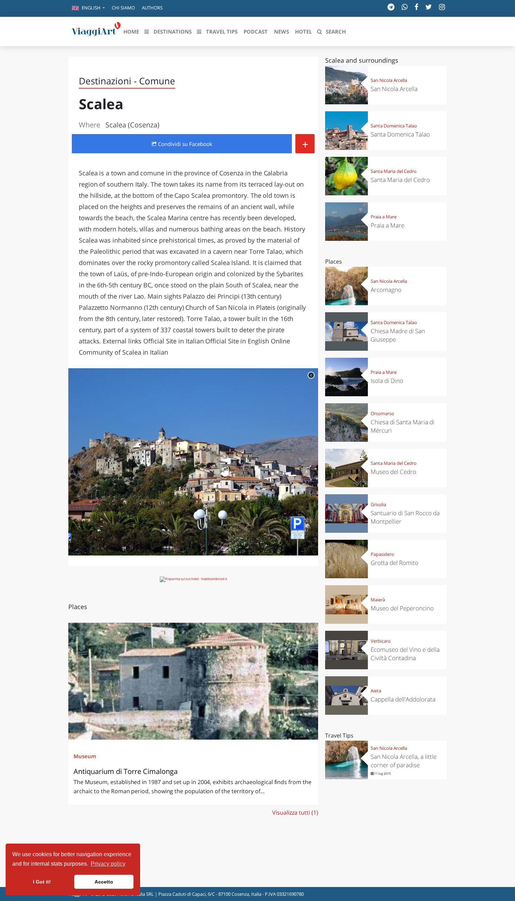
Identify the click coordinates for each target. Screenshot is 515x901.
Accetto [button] (104, 882)
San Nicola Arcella (389, 80)
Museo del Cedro (393, 472)
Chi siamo (123, 8)
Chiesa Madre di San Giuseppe (398, 335)
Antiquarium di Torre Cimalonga (126, 771)
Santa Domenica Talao (394, 126)
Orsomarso (382, 413)
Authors (152, 8)
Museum (85, 756)
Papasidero (382, 554)
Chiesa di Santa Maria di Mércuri (402, 426)
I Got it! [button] (42, 882)
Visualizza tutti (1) (295, 812)
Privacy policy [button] (108, 864)
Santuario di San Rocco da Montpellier (405, 517)
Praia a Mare (384, 217)
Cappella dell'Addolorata (403, 699)
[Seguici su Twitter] (429, 7)
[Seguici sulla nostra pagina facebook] (416, 7)
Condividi (184, 143)
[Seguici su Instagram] (442, 7)
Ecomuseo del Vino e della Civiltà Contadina (405, 653)
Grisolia (378, 504)
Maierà (378, 599)
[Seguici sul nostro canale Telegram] (391, 7)
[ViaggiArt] (96, 30)
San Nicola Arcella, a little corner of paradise (404, 761)
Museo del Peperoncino (402, 608)
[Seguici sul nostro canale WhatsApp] (404, 7)
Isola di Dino (387, 381)
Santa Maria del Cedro (394, 171)
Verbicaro (381, 641)
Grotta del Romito (394, 563)
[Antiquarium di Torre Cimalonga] (193, 681)
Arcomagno (386, 290)
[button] (88, 8)
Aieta (376, 690)
